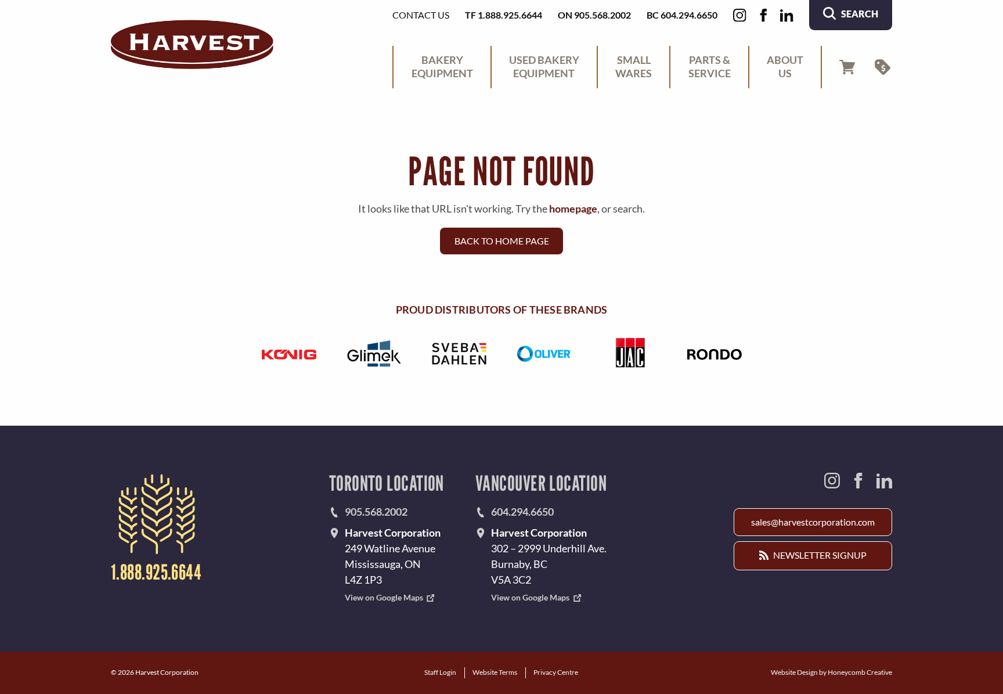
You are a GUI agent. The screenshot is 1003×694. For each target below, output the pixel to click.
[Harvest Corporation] (192, 44)
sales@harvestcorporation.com (813, 521)
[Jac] (629, 353)
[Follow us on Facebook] (763, 15)
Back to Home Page (501, 240)
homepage (573, 208)
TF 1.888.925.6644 (503, 14)
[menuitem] (442, 67)
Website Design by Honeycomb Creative (831, 672)
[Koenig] (289, 353)
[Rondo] (714, 353)
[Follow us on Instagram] (739, 15)
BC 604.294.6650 (682, 14)
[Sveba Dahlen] (459, 353)
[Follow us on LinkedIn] (786, 15)
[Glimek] (374, 353)
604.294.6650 (522, 511)
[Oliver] (544, 353)
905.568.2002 (376, 511)
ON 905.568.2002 (594, 14)
